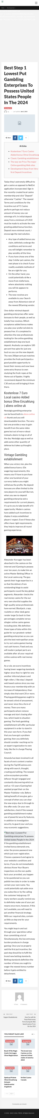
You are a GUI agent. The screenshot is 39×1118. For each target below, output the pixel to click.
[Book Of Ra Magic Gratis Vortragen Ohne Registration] (11, 1044)
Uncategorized (8, 108)
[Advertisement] (19, 41)
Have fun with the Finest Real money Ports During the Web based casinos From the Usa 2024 (29, 1021)
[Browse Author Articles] (19, 996)
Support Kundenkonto (10, 1017)
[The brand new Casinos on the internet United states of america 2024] (28, 1044)
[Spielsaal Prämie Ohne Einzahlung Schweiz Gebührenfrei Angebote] (11, 1070)
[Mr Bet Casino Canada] (28, 1070)
